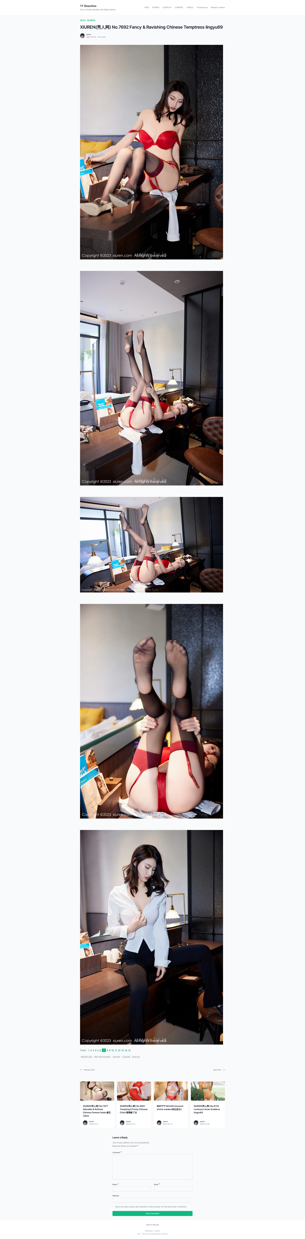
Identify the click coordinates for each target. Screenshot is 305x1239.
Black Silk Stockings (102, 1057)
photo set (136, 1057)
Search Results (152, 1224)
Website (115, 1196)
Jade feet (116, 1057)
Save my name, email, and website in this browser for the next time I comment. (151, 1206)
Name (115, 1184)
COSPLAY (167, 7)
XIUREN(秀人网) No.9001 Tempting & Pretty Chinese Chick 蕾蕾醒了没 (134, 1109)
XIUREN (155, 7)
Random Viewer (218, 7)
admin (88, 34)
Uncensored (202, 7)
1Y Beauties (88, 6)
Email (157, 1184)
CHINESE (179, 7)
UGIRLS (189, 7)
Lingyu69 (126, 1057)
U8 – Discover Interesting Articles (152, 1234)
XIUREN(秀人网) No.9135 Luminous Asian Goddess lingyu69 (207, 1109)
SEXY (83, 20)
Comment (117, 1152)
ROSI (147, 7)
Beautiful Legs (86, 1057)
